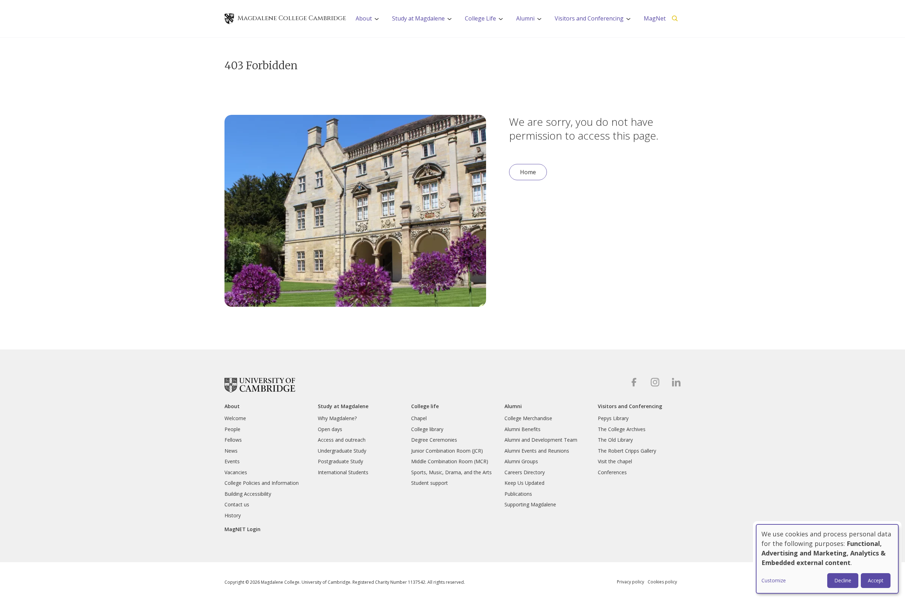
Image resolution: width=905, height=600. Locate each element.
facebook (633, 382)
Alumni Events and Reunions (536, 450)
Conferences (612, 472)
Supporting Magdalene (530, 504)
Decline (842, 580)
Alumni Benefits (522, 429)
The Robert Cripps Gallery (627, 450)
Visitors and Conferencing (595, 20)
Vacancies (235, 472)
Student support (429, 483)
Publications (518, 493)
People (232, 429)
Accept (875, 580)
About (370, 20)
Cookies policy (662, 582)
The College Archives (622, 429)
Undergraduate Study (342, 450)
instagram (654, 382)
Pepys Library (613, 418)
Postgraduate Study (340, 461)
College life (425, 406)
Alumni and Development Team (540, 439)
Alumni (531, 20)
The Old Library (615, 439)
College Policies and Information (261, 483)
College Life (486, 20)
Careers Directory (524, 472)
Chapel (419, 418)
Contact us (236, 504)
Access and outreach (342, 439)
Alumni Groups (521, 461)
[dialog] (827, 559)
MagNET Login (242, 529)
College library (427, 429)
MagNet (655, 18)
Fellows (233, 439)
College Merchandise (528, 418)
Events (232, 461)
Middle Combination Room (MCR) (449, 461)
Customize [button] (773, 580)
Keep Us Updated (524, 483)
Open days (330, 429)
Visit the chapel (615, 461)
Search (675, 19)
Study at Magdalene (424, 20)
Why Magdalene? (337, 418)
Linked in (676, 382)
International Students (343, 472)
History (232, 515)
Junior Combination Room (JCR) (447, 450)
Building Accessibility (247, 493)
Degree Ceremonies (434, 439)
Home (528, 172)
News (231, 450)
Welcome (235, 418)
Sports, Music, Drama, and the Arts (451, 472)
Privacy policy (630, 582)
